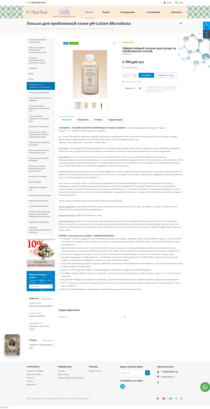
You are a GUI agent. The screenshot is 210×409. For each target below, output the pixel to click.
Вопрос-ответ (95, 371)
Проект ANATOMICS (37, 316)
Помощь (93, 366)
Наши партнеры (34, 374)
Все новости (47, 298)
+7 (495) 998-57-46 (169, 371)
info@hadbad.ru (168, 377)
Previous (72, 105)
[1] (123, 42)
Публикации (63, 374)
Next (107, 105)
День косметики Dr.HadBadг (41, 306)
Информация (65, 366)
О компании (33, 366)
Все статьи (48, 340)
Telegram (122, 386)
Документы (32, 384)
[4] (130, 42)
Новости (30, 377)
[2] (126, 42)
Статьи (30, 381)
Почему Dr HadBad (35, 371)
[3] (128, 42)
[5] (133, 42)
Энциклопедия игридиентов (70, 377)
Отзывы (61, 371)
